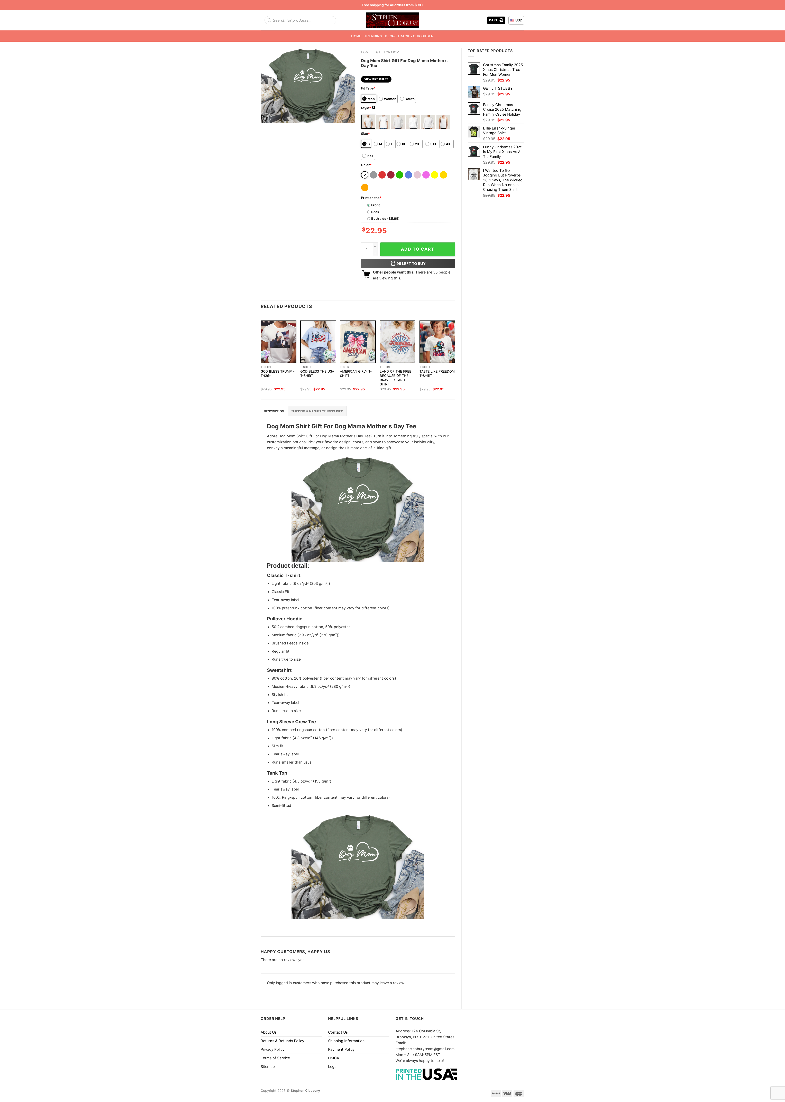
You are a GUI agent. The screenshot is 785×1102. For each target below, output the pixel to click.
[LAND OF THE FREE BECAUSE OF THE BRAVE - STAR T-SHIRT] (397, 342)
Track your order (416, 36)
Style (368, 108)
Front (375, 205)
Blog (390, 36)
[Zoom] (266, 117)
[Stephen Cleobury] (392, 20)
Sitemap (268, 1066)
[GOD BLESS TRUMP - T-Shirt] (278, 342)
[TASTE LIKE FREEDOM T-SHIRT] (437, 342)
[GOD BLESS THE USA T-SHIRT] (318, 342)
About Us (269, 1032)
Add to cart (417, 249)
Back (375, 212)
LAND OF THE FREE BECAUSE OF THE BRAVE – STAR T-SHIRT (395, 377)
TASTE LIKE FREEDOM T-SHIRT (437, 373)
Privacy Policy (273, 1049)
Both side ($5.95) (385, 219)
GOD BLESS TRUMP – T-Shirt (277, 373)
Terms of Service (275, 1058)
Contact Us (338, 1032)
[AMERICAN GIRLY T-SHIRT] (357, 342)
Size (365, 134)
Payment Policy (341, 1049)
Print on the (371, 198)
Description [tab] (274, 411)
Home (356, 36)
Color (366, 165)
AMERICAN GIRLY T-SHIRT (356, 373)
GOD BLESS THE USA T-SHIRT (317, 373)
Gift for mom (387, 52)
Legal (332, 1066)
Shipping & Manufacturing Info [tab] (317, 411)
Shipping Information (346, 1041)
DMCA (333, 1058)
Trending (373, 36)
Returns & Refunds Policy (282, 1041)
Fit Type (368, 88)
